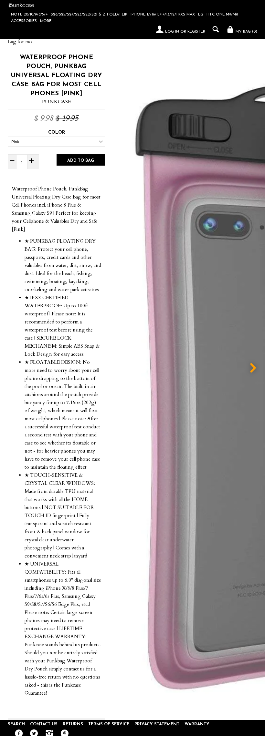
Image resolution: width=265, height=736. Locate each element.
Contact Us (44, 724)
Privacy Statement (156, 724)
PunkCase (56, 101)
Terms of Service (108, 724)
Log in (172, 32)
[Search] (214, 29)
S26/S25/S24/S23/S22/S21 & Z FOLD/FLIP (89, 14)
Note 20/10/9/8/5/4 (29, 14)
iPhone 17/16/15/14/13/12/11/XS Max (163, 14)
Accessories (24, 21)
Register (196, 32)
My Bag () (245, 32)
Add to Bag (80, 160)
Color (56, 132)
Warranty (197, 724)
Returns (73, 724)
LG (200, 14)
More (45, 21)
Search (16, 724)
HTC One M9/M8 (222, 14)
